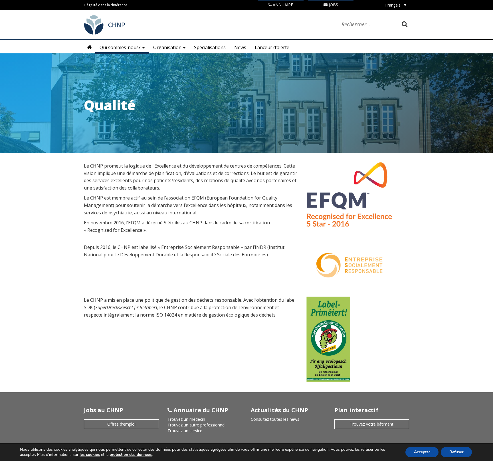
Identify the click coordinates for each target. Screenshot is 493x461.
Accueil (89, 47)
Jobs (333, 4)
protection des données (131, 454)
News (240, 47)
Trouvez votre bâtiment (371, 424)
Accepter (422, 452)
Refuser (456, 452)
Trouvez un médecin (186, 419)
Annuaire (282, 4)
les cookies (90, 454)
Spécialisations (210, 47)
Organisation (168, 47)
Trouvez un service (184, 430)
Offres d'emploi (121, 424)
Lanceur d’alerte (272, 47)
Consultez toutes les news (275, 419)
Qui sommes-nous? (121, 47)
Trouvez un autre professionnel (196, 425)
